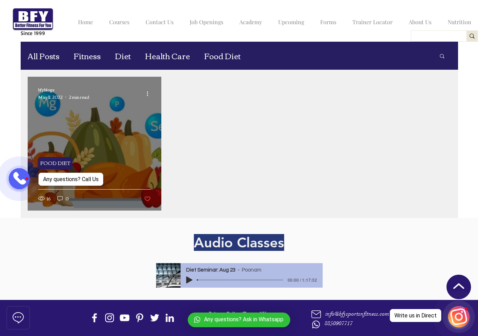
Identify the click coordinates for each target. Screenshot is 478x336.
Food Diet (222, 55)
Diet (123, 55)
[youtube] (125, 318)
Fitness (87, 55)
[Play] (189, 279)
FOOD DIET (55, 162)
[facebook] (94, 318)
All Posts (43, 55)
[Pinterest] (140, 318)
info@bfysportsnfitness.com (357, 313)
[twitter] (155, 318)
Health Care (167, 55)
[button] (117, 19)
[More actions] (150, 93)
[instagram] (109, 318)
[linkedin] (170, 318)
